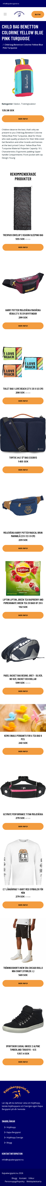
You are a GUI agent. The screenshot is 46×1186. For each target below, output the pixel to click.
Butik (38, 14)
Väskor (17, 104)
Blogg (9, 1142)
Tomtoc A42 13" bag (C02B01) (23, 457)
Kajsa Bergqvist (14, 1132)
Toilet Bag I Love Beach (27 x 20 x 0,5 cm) (23, 388)
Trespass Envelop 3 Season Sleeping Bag (23, 235)
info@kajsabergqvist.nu (11, 4)
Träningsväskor (28, 104)
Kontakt (22, 1178)
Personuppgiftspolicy (15, 1181)
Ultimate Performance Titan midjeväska (23, 814)
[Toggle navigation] (5, 14)
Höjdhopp (11, 1127)
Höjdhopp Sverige (15, 1137)
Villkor (31, 1178)
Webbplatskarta (33, 1181)
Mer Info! (23, 119)
